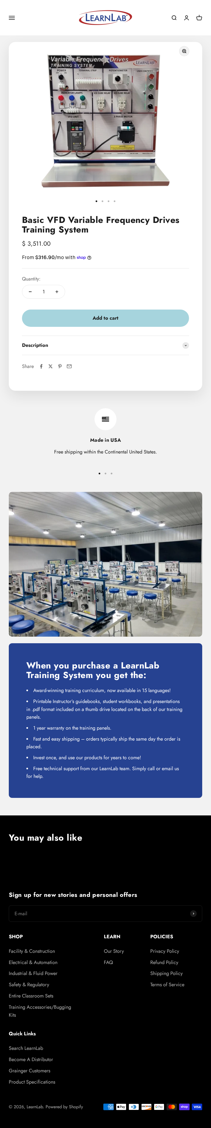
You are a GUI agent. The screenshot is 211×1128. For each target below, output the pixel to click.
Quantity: (31, 278)
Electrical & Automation (33, 962)
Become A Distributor (31, 1059)
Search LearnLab (26, 1048)
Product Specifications (32, 1082)
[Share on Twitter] (50, 366)
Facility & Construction (32, 951)
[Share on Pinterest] (60, 366)
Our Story (114, 951)
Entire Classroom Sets (31, 995)
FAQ (108, 962)
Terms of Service (167, 984)
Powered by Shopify (64, 1107)
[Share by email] (69, 366)
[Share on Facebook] (41, 366)
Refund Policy (164, 962)
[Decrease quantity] (30, 291)
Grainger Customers (29, 1070)
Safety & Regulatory (29, 984)
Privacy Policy (164, 951)
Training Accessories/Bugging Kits (40, 1011)
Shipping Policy (166, 973)
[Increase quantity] (57, 291)
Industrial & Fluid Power (33, 973)
